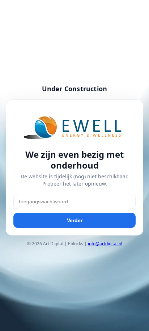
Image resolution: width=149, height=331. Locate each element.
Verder (74, 220)
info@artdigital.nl (105, 244)
